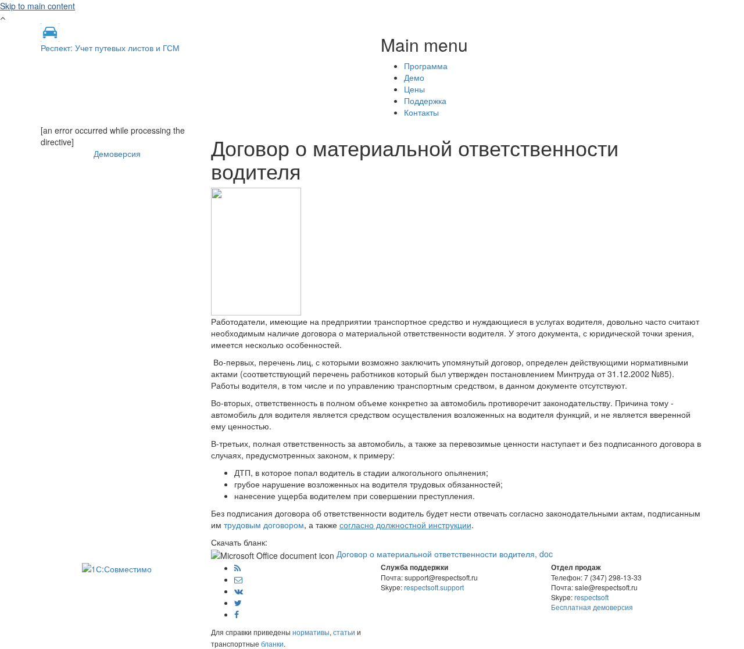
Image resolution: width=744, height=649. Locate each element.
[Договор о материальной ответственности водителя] (256, 250)
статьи (344, 632)
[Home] (50, 31)
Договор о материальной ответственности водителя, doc (445, 554)
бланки (272, 643)
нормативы (311, 632)
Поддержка (425, 100)
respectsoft (591, 597)
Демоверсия (117, 153)
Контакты (421, 112)
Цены (414, 89)
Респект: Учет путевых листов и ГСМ (110, 47)
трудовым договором (264, 524)
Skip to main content (37, 6)
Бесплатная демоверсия (592, 607)
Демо (414, 77)
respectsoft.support (434, 587)
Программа (426, 65)
